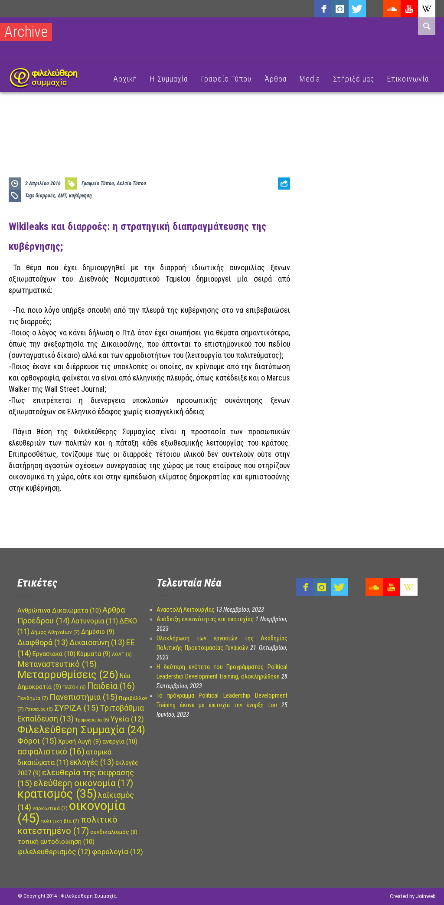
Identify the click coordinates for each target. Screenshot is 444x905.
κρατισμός (57, 794)
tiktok (374, 8)
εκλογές (92, 762)
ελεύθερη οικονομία (83, 783)
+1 (284, 232)
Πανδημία (32, 698)
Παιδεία (111, 686)
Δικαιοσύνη (97, 642)
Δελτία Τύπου (131, 183)
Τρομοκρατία (92, 720)
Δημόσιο (97, 631)
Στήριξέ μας (353, 78)
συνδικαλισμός (113, 832)
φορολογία (117, 852)
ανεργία (119, 741)
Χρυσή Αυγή (79, 741)
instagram (340, 8)
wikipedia (426, 8)
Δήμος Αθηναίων (55, 632)
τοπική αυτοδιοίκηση (56, 842)
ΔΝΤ (62, 196)
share (280, 205)
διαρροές (45, 196)
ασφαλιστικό (51, 752)
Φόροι (37, 741)
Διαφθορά (42, 642)
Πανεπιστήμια (83, 697)
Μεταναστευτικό (57, 664)
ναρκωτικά (50, 808)
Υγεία (127, 719)
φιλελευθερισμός (54, 852)
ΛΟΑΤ (122, 654)
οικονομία (71, 812)
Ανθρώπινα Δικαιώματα (59, 610)
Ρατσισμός (39, 709)
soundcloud (392, 8)
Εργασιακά (54, 654)
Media (310, 78)
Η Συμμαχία (169, 78)
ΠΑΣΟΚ (74, 687)
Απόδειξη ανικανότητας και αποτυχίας (205, 619)
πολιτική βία (60, 821)
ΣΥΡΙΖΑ (76, 708)
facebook (322, 8)
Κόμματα (94, 653)
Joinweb (425, 896)
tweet (281, 218)
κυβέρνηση (80, 196)
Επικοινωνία (408, 78)
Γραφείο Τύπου (226, 78)
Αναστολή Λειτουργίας (186, 609)
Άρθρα (275, 78)
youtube (409, 8)
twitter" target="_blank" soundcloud (357, 8)
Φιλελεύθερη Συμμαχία (81, 730)
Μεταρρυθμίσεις (67, 675)
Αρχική (125, 78)
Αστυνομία (94, 621)
